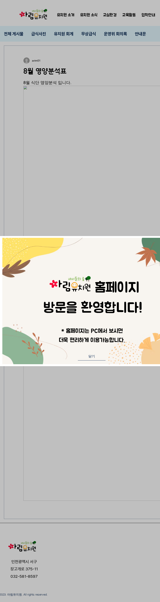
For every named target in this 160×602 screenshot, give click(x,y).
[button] (92, 356)
